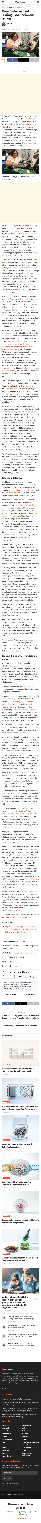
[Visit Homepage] (20, 2)
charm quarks (25, 386)
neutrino (10, 341)
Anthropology (6, 1428)
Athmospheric (6, 1434)
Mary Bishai (24, 116)
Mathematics (26, 1431)
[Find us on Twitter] (6, 1388)
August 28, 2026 (6, 1112)
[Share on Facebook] (12, 60)
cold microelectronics (13, 493)
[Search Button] (38, 2)
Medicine (25, 1434)
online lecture (18, 289)
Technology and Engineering (27, 1454)
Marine (24, 1428)
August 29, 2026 (6, 1074)
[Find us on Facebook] (2, 1388)
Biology (4, 1436)
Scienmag (8, 1494)
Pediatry (25, 1436)
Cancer (4, 1448)
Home (3, 7)
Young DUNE (19, 814)
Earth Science (6, 1456)
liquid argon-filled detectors (24, 490)
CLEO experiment (11, 389)
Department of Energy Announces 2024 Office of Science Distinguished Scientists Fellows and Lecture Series (21, 929)
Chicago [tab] (32, 977)
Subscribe (7, 1478)
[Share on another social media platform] (34, 60)
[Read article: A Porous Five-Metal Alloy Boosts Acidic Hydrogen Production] (20, 1128)
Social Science (27, 1448)
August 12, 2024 (6, 29)
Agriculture (5, 1425)
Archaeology (6, 1431)
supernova (12, 447)
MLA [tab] (20, 977)
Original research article (26, 953)
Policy (24, 1439)
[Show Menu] (3, 2)
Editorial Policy (27, 1425)
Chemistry (19, 7)
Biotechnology (7, 1439)
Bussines (5, 1445)
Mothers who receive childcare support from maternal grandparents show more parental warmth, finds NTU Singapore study (16, 1302)
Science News (11, 7)
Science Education (28, 1445)
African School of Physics (26, 710)
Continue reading (20, 1518)
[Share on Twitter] (23, 60)
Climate (4, 1453)
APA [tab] (9, 977)
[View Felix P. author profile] (4, 24)
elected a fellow (18, 885)
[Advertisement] (20, 66)
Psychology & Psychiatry (30, 1442)
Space (24, 1450)
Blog (3, 1442)
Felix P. (10, 23)
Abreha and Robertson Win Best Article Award (17, 1399)
